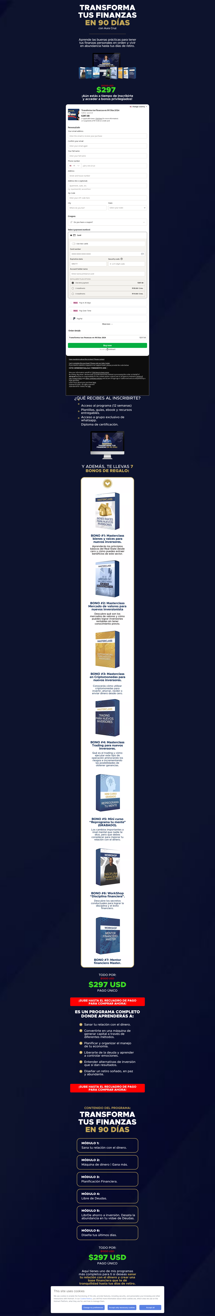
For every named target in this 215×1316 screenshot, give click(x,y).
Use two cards (82, 243)
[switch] (74, 244)
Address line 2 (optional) (77, 181)
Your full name (74, 151)
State (110, 203)
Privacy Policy (77, 378)
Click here (98, 119)
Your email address (75, 131)
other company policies (93, 378)
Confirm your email (75, 141)
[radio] (71, 235)
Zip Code (71, 193)
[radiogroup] (107, 277)
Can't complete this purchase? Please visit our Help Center (89, 363)
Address (71, 171)
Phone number (74, 161)
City (69, 203)
